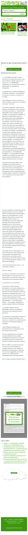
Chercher (22, 14)
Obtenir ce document (15, 69)
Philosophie (10, 19)
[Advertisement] (14, 49)
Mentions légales (18, 519)
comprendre (14, 473)
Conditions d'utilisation (11, 521)
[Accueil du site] (14, 2)
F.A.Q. (5, 519)
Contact (10, 519)
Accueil (3, 19)
